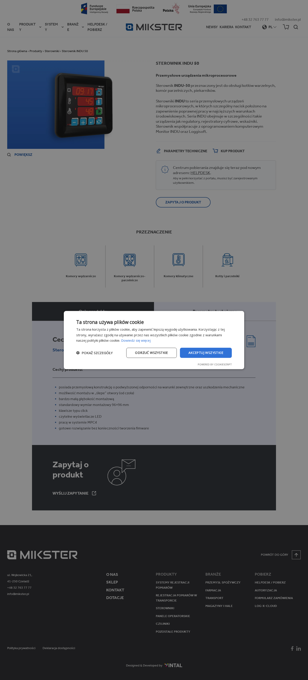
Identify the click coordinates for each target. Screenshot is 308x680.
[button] (94, 353)
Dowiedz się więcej (136, 340)
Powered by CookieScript (215, 364)
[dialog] (154, 340)
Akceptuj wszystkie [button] (205, 352)
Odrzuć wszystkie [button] (151, 352)
